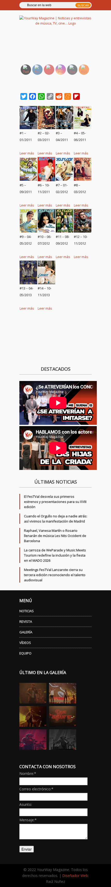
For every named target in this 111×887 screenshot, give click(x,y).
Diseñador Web (75, 875)
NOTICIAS (26, 611)
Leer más (27, 153)
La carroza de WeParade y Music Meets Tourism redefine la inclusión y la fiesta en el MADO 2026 (55, 555)
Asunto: (25, 804)
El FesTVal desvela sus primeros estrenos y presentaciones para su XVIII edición (55, 501)
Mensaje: (28, 819)
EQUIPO (25, 653)
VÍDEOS (25, 642)
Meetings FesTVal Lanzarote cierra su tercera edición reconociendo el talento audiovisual (54, 574)
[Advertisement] (61, 48)
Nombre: (27, 773)
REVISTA (25, 621)
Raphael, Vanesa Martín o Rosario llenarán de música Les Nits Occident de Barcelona (55, 535)
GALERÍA (25, 632)
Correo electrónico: (36, 788)
